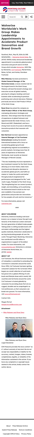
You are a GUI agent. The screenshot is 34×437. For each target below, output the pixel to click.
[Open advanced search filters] (26, 17)
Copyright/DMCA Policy (11, 434)
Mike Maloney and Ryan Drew (13, 312)
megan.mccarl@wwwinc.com (11, 304)
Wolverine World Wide (20, 57)
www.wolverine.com (8, 247)
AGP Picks (4, 3)
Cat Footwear (16, 70)
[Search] (22, 17)
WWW (9, 252)
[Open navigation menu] (3, 17)
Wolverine (20, 67)
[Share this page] (31, 17)
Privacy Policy (26, 434)
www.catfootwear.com (12, 294)
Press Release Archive (20, 426)
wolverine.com (6, 203)
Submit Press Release (9, 430)
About (8, 426)
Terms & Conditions (25, 430)
